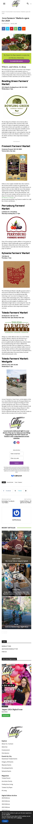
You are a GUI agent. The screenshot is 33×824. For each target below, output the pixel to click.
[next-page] (6, 632)
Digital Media (5, 711)
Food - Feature (18, 482)
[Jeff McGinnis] (17, 513)
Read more (6, 715)
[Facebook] (3, 28)
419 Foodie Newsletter (10, 649)
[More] (26, 491)
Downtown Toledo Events (9, 759)
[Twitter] (7, 28)
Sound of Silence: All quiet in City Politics (25, 501)
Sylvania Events (6, 771)
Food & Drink (9, 11)
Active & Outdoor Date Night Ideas (16, 627)
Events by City (7, 756)
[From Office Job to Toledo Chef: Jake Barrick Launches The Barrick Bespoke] (16, 580)
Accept (5, 821)
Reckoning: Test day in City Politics (8, 501)
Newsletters (6, 646)
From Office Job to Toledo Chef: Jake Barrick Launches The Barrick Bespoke (16, 593)
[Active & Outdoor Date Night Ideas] (16, 612)
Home (3, 11)
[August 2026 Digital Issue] (16, 685)
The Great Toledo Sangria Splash (16, 561)
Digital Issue (4, 706)
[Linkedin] (19, 28)
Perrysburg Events (7, 768)
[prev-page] (3, 632)
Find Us (4, 652)
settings (19, 818)
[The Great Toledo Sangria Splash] (16, 547)
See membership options (16, 61)
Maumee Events (6, 765)
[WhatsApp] (15, 28)
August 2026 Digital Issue (12, 709)
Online (16, 624)
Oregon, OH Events (7, 762)
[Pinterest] (11, 28)
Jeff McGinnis (6, 23)
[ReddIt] (24, 28)
